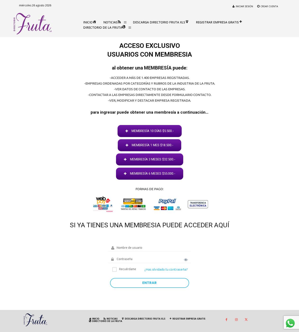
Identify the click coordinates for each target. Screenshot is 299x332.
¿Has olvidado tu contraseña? (166, 269)
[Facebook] (226, 320)
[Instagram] (236, 320)
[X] (246, 320)
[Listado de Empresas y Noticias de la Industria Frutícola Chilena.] (32, 24)
